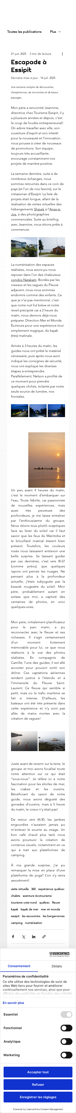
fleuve (56, 902)
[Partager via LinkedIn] (34, 937)
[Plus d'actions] (62, 53)
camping (17, 923)
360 (33, 889)
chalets (15, 896)
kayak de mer (29, 909)
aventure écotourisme (37, 896)
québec (44, 902)
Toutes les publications (24, 32)
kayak (14, 909)
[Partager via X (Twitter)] (23, 937)
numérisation (33, 923)
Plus (53, 32)
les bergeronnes (54, 916)
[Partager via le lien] (44, 937)
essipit (15, 916)
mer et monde (50, 909)
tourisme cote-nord (24, 902)
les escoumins (31, 916)
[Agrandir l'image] (24, 247)
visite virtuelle (20, 889)
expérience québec (51, 889)
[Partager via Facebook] (13, 937)
